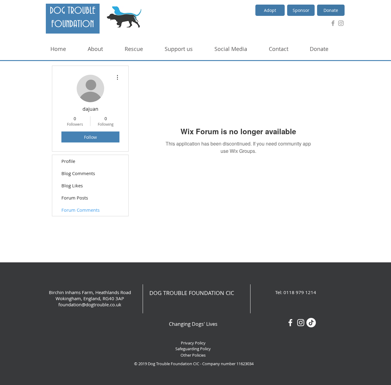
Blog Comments (78, 173)
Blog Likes (72, 185)
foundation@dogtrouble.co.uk (89, 304)
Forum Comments (80, 210)
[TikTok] (311, 322)
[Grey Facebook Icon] (333, 23)
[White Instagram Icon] (300, 322)
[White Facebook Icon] (290, 322)
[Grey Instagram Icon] (341, 23)
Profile (68, 161)
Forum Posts (74, 198)
